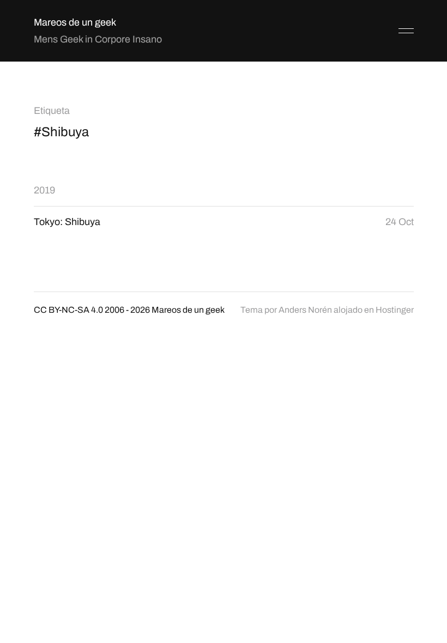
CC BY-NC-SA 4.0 (68, 309)
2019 (44, 190)
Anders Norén (305, 309)
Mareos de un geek (75, 22)
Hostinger (395, 309)
